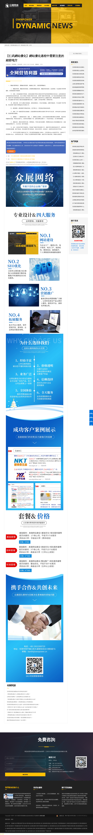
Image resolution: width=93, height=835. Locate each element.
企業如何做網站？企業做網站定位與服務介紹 (18, 696)
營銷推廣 (39, 5)
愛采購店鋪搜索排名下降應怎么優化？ (82, 94)
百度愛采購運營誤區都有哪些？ (80, 80)
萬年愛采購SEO (11, 826)
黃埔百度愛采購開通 (72, 823)
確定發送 (25, 774)
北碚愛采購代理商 (34, 826)
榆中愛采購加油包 (29, 823)
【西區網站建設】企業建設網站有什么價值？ (18, 694)
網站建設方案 (24, 45)
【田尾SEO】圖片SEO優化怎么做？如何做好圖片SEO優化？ (22, 707)
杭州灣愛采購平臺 (19, 823)
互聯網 (12, 823)
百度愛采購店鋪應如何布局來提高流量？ (17, 691)
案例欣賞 (70, 5)
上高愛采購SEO (50, 828)
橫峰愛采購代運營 (11, 828)
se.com (2, 834)
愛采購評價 (26, 826)
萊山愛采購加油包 (30, 831)
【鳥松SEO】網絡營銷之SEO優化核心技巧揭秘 (23, 159)
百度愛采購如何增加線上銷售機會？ (81, 114)
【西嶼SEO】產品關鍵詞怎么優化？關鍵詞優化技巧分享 (21, 712)
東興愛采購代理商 (21, 828)
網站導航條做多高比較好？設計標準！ (17, 720)
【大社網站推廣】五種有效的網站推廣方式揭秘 (23, 156)
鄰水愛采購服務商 (62, 826)
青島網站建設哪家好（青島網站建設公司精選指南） (20, 702)
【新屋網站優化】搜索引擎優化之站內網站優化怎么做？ (21, 699)
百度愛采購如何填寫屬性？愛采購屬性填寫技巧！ (20, 717)
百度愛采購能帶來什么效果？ (80, 206)
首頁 (26, 5)
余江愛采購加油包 (52, 826)
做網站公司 (13, 162)
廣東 (12, 819)
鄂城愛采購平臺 (19, 826)
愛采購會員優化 (68, 828)
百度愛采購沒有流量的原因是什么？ (81, 67)
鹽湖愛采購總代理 (59, 828)
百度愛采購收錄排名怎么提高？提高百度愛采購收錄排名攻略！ (23, 704)
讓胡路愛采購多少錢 (48, 823)
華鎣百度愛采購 (71, 826)
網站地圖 (42, 815)
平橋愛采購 (48, 831)
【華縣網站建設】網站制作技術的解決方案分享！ (20, 715)
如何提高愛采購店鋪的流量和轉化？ (81, 130)
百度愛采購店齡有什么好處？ (80, 100)
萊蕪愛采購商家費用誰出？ (79, 150)
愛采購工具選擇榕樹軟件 (59, 823)
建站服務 (31, 5)
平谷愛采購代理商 (30, 828)
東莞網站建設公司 (15, 45)
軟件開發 (47, 5)
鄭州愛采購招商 (21, 831)
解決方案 (54, 5)
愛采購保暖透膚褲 (40, 831)
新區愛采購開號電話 (41, 828)
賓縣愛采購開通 (43, 826)
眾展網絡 (77, 5)
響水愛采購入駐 (38, 823)
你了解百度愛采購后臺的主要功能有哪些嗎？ (18, 709)
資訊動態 (62, 5)
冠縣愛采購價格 (77, 828)
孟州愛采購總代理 (12, 831)
